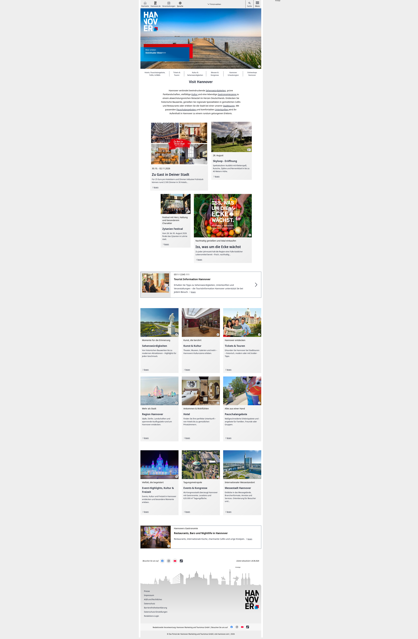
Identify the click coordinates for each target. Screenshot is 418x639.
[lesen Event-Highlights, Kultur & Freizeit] (159, 482)
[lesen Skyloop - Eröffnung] (231, 151)
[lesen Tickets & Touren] (242, 340)
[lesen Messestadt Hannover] (242, 482)
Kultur (194, 94)
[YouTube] (175, 560)
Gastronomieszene (227, 94)
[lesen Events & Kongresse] (201, 482)
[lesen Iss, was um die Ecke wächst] (223, 228)
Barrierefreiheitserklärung (155, 608)
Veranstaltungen (168, 6)
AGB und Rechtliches (153, 599)
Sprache (180, 6)
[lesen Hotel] (201, 408)
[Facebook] (162, 560)
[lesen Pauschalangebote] (242, 408)
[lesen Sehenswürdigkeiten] (159, 340)
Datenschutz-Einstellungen (155, 612)
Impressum (149, 595)
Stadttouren (229, 105)
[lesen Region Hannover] (159, 408)
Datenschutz (149, 603)
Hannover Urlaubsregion (233, 73)
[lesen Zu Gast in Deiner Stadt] (179, 156)
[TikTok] (181, 560)
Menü (257, 6)
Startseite (145, 6)
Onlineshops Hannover (252, 73)
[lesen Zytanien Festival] (175, 220)
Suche (249, 6)
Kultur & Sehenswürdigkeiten (195, 73)
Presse (147, 591)
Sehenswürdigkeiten (216, 90)
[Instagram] (168, 560)
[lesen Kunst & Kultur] (201, 340)
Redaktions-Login (151, 616)
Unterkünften (222, 109)
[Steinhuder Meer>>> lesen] (200, 38)
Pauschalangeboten (186, 109)
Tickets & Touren (176, 73)
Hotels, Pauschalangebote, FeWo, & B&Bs (155, 73)
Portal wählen (215, 4)
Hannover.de (156, 6)
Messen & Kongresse (215, 73)
